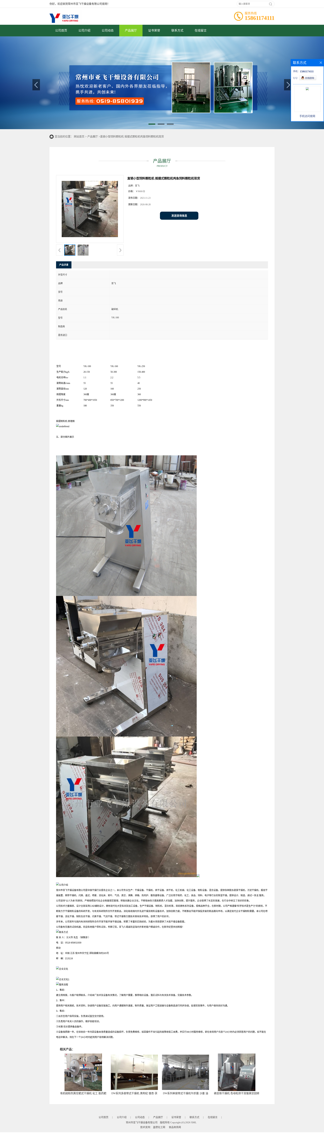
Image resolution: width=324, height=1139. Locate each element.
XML (193, 1122)
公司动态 (108, 30)
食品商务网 (175, 1127)
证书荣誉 (154, 30)
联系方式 (177, 30)
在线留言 (201, 30)
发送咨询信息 (179, 215)
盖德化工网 (159, 1127)
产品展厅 (131, 30)
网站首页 (79, 136)
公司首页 (61, 30)
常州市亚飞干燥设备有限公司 (142, 1122)
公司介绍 (84, 30)
